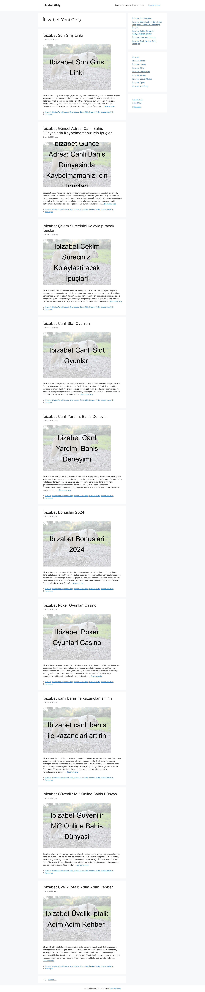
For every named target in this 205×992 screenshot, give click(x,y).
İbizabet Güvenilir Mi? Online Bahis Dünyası (80, 794)
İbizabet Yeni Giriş (107, 112)
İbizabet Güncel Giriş (81, 112)
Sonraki (52, 980)
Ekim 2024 (136, 103)
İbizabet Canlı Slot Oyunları (66, 323)
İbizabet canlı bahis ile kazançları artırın (77, 698)
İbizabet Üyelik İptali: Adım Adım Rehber (78, 887)
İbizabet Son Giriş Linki (63, 35)
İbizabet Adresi (57, 112)
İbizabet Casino (139, 64)
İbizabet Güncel (154, 5)
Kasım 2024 (137, 99)
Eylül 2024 (136, 107)
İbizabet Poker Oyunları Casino (70, 605)
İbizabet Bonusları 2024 (63, 512)
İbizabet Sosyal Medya (142, 79)
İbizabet (48, 112)
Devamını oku (109, 106)
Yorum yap (49, 114)
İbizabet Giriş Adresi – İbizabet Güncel (129, 5)
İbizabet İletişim (139, 75)
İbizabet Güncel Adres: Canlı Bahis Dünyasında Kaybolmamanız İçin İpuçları (78, 130)
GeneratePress (115, 989)
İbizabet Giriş (51, 5)
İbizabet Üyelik (94, 112)
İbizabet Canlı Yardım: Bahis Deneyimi (75, 416)
